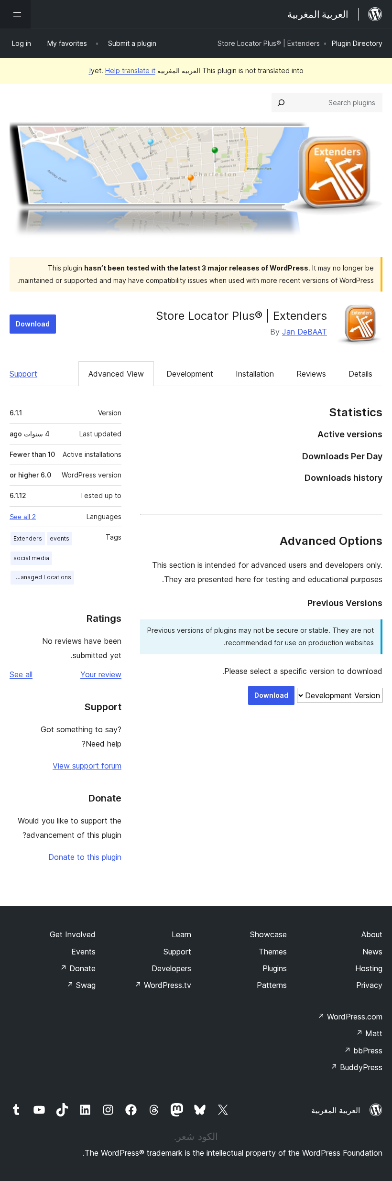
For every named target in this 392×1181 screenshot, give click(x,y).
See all (21, 674)
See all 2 (23, 516)
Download (33, 324)
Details (360, 374)
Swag (81, 985)
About (371, 934)
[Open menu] (15, 14)
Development (189, 374)
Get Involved (73, 934)
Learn (181, 934)
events (59, 538)
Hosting (368, 968)
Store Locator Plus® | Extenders (241, 316)
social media (31, 558)
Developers (171, 968)
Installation (255, 374)
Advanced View (116, 374)
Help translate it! (122, 70)
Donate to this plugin (84, 857)
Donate (78, 968)
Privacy (369, 985)
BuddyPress (356, 1067)
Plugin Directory (357, 43)
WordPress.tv (162, 985)
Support (23, 374)
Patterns (272, 985)
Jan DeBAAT (304, 331)
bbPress (363, 1050)
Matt (369, 1033)
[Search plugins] (281, 102)
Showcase (268, 934)
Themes (273, 951)
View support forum (87, 765)
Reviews (311, 374)
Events (83, 951)
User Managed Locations (41, 577)
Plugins (274, 968)
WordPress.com (349, 1016)
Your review (100, 674)
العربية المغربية (335, 1110)
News (372, 951)
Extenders (27, 538)
